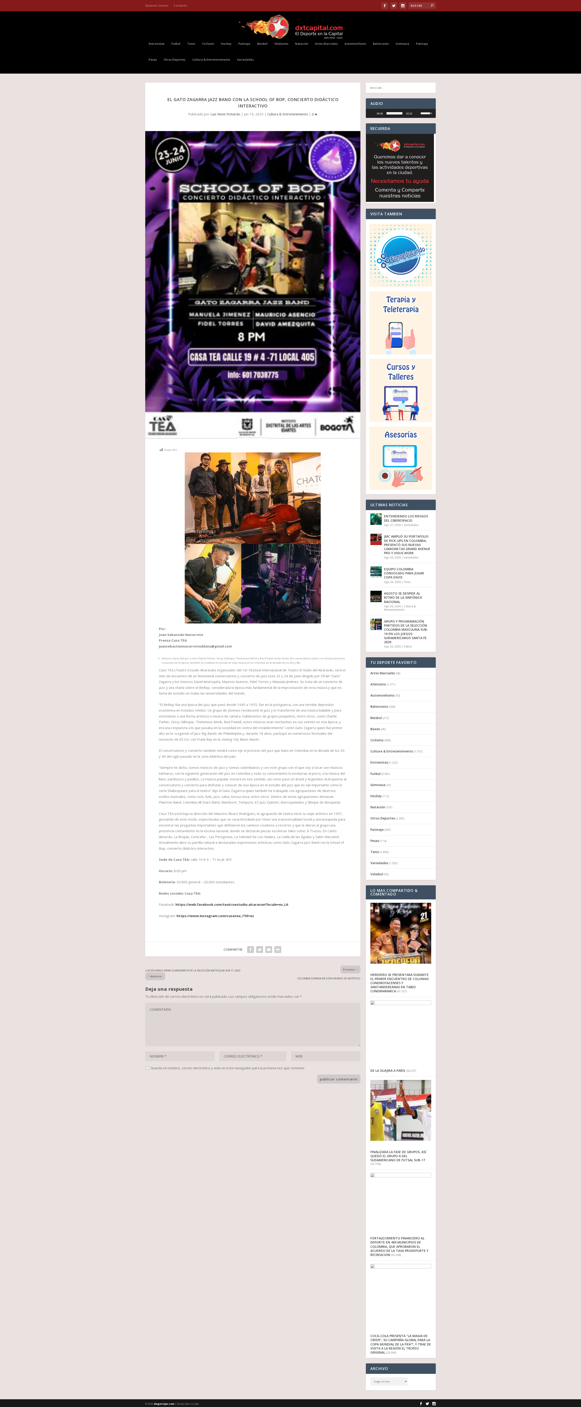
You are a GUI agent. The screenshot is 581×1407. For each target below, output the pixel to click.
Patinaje (244, 44)
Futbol (175, 44)
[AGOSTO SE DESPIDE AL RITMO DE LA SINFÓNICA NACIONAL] (376, 596)
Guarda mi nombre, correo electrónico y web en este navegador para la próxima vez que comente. (228, 1068)
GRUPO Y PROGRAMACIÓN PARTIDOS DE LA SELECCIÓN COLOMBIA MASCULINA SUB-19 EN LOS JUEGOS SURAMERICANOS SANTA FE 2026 (406, 631)
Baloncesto (381, 44)
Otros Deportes (174, 60)
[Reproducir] (371, 113)
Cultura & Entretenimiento (211, 60)
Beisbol (262, 44)
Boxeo (375, 729)
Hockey (226, 44)
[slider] (394, 113)
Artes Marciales (326, 44)
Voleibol (376, 874)
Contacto (180, 5)
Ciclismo (208, 44)
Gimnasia (402, 44)
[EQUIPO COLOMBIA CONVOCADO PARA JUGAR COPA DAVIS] (376, 572)
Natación (301, 44)
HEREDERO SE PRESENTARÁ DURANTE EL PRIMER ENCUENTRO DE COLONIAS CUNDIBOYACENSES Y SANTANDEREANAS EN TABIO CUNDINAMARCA (399, 983)
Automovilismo (355, 44)
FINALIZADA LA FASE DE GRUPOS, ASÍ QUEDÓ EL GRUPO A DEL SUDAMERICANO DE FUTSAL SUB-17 (398, 1156)
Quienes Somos (156, 5)
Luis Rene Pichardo (225, 114)
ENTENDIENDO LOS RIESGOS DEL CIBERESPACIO (406, 518)
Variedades (245, 60)
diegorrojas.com (164, 1403)
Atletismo (281, 44)
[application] (401, 113)
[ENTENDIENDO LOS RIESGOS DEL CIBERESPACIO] (376, 519)
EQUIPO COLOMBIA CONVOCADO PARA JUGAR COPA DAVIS (404, 573)
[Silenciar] (417, 113)
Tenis (191, 44)
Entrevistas (157, 44)
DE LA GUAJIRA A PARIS (387, 1070)
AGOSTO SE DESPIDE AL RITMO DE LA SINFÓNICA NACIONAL (403, 597)
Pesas (153, 60)
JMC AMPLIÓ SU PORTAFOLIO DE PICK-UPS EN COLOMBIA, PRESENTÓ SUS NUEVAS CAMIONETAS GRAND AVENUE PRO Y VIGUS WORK (407, 544)
